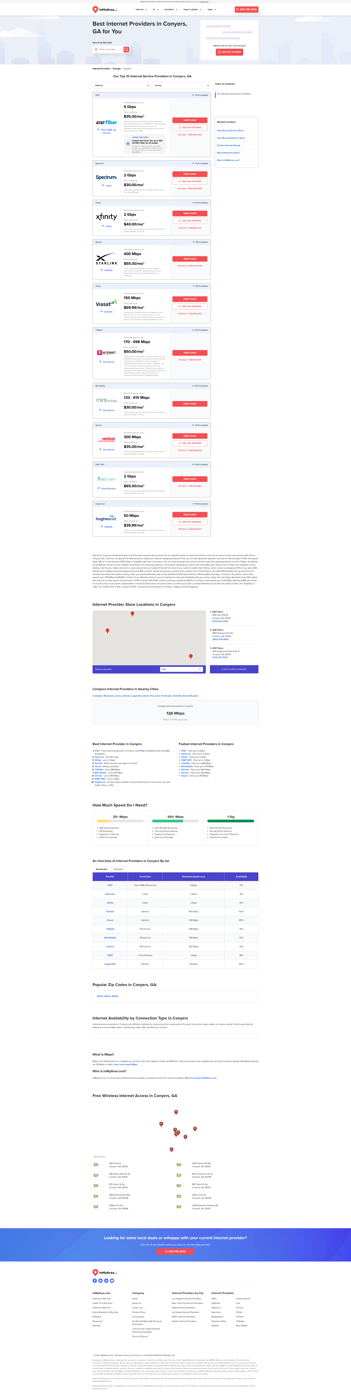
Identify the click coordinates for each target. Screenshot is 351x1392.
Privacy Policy (138, 1312)
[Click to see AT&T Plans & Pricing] (106, 122)
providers (170, 9)
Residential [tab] (101, 869)
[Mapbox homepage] (99, 1156)
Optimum (216, 1307)
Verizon (98, 775)
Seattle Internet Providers (184, 1321)
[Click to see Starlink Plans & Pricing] (106, 259)
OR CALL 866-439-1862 (190, 486)
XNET (110, 955)
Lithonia (126, 695)
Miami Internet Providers (183, 1316)
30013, (107, 996)
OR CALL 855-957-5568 (190, 266)
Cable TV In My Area (102, 1303)
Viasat (98, 766)
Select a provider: (103, 669)
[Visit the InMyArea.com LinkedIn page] (106, 1281)
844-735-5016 (248, 9)
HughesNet (110, 964)
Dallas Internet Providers (183, 1307)
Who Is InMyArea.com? (228, 160)
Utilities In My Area (102, 1307)
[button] (107, 630)
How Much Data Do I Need (230, 130)
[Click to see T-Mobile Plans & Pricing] (106, 353)
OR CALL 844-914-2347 (190, 360)
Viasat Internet (243, 1298)
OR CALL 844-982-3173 (190, 228)
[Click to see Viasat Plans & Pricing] (106, 303)
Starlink (98, 763)
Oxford (146, 695)
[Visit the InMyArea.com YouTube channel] (112, 1281)
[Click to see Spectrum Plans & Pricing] (106, 178)
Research (97, 1316)
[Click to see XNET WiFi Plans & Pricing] (106, 479)
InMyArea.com (107, 1355)
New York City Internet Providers (187, 1303)
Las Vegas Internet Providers (185, 1312)
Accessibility (138, 1316)
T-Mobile (99, 769)
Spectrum (99, 757)
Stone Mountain (190, 695)
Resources (98, 1321)
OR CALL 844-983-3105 (190, 314)
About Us (136, 1303)
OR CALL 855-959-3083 (190, 189)
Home (135, 1298)
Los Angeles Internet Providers (186, 1298)
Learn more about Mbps (125, 1064)
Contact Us (137, 1307)
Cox (238, 1303)
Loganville (136, 695)
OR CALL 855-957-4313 (190, 135)
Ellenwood (109, 695)
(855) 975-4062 (221, 639)
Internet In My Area (102, 1298)
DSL (168, 750)
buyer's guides (191, 9)
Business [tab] (118, 869)
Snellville (177, 695)
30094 (114, 996)
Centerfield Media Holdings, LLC (159, 1355)
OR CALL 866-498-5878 (190, 450)
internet (140, 9)
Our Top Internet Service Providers (234, 94)
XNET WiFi (100, 779)
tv (154, 9)
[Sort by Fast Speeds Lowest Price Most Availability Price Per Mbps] (181, 85)
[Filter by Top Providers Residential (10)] (122, 85)
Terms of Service (140, 1336)
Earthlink (216, 1303)
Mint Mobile (100, 772)
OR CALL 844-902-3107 (190, 529)
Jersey (118, 695)
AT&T (97, 750)
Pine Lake (155, 695)
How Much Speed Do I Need (231, 138)
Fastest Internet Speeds (228, 145)
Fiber (142, 750)
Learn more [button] (204, 2)
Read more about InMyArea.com (201, 1078)
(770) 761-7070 (220, 657)
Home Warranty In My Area (105, 1312)
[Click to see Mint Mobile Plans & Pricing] (106, 400)
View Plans (189, 120)
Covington (98, 695)
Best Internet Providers (228, 152)
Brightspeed (217, 1316)
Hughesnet (100, 782)
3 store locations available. (234, 669)
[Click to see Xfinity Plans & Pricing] (106, 217)
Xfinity (98, 760)
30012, (100, 996)
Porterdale (166, 695)
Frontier (240, 1316)
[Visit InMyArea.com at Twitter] (100, 1281)
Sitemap (96, 1325)
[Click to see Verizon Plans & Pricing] (106, 440)
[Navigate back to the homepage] (105, 9)
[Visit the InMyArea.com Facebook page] (95, 1281)
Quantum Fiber (219, 1321)
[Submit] (126, 49)
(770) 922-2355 (220, 621)
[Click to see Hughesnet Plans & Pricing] (106, 518)
